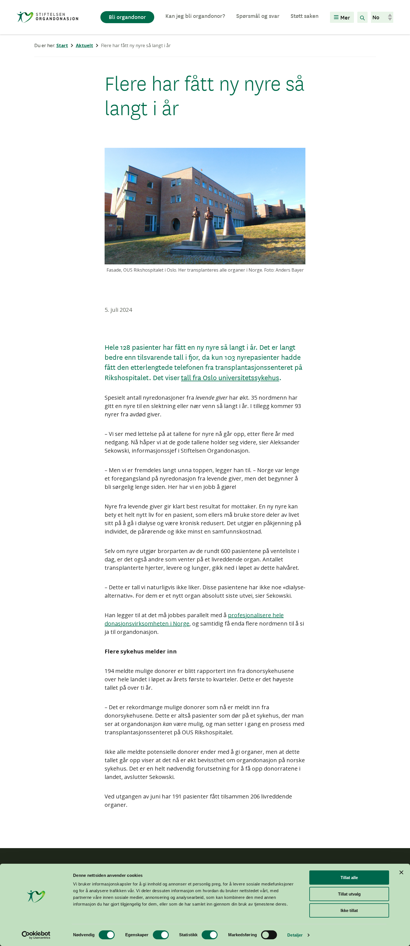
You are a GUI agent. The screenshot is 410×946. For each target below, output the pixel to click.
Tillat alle (349, 877)
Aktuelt (84, 45)
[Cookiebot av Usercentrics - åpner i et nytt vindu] (36, 935)
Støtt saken (305, 16)
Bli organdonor (127, 17)
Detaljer (295, 935)
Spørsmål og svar (257, 16)
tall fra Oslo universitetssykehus (230, 377)
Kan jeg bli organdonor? (195, 16)
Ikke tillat (349, 910)
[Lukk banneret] (401, 872)
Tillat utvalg (349, 894)
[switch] (161, 934)
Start (62, 45)
